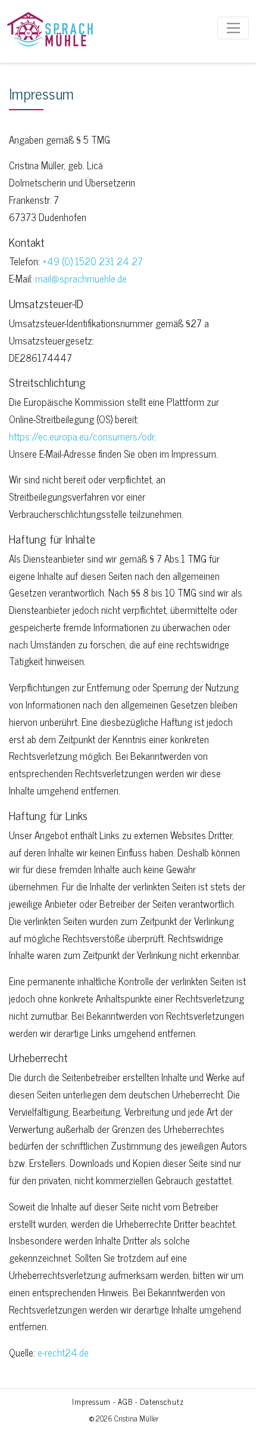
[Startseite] (50, 28)
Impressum (91, 1401)
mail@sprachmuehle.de (81, 278)
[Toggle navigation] (233, 28)
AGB (125, 1401)
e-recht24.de (63, 1352)
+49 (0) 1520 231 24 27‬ (92, 261)
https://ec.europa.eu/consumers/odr (81, 436)
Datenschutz (162, 1401)
